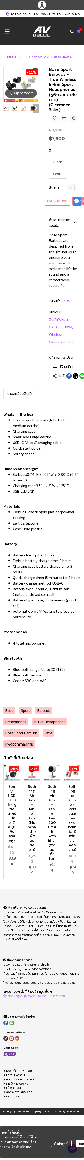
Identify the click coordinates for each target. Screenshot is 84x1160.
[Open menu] (7, 31)
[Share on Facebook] (69, 376)
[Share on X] (75, 376)
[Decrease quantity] (66, 187)
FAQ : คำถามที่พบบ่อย (19, 1071)
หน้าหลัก (12, 57)
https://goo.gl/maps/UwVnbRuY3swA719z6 (36, 996)
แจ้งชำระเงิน (13, 1088)
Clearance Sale (39, 57)
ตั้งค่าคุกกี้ (61, 1143)
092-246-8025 (44, 13)
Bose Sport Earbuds (21, 733)
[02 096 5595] (7, 13)
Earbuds (44, 710)
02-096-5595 (20, 13)
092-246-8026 (68, 13)
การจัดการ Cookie (16, 1083)
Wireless (56, 334)
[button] (72, 31)
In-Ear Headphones (49, 722)
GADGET (56, 327)
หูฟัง (69, 327)
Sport (25, 710)
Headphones (15, 722)
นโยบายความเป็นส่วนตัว (20, 1079)
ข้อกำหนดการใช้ (15, 1075)
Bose (9, 710)
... (23, 57)
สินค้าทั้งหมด (59, 319)
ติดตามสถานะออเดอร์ (18, 1092)
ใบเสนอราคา (13, 1096)
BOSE (67, 301)
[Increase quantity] (76, 187)
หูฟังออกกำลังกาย (19, 744)
